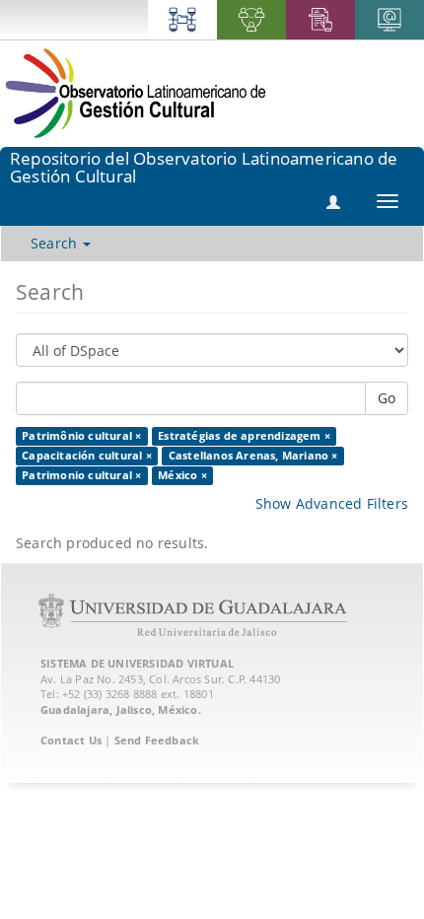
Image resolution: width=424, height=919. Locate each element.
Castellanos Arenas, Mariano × (253, 455)
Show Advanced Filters (331, 503)
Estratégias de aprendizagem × (244, 436)
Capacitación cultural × (87, 455)
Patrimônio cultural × (81, 436)
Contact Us (71, 740)
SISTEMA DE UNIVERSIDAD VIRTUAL (137, 663)
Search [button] (56, 243)
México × (182, 475)
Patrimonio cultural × (81, 475)
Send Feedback (157, 740)
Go (386, 398)
